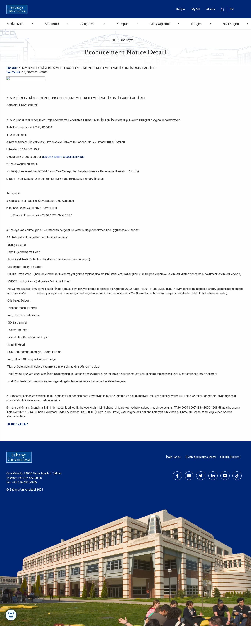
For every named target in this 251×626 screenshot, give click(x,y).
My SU (195, 9)
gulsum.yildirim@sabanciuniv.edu (63, 156)
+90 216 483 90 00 (29, 478)
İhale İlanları (173, 457)
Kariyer (180, 9)
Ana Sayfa (127, 40)
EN (232, 9)
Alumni (210, 9)
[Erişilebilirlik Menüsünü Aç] (11, 614)
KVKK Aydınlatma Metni (201, 457)
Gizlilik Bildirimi (230, 457)
